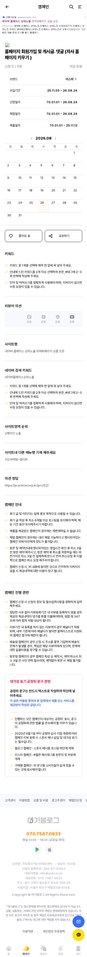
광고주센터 (58, 800)
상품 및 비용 (40, 800)
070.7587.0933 (43, 834)
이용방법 (24, 800)
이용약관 (27, 931)
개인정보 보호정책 (54, 931)
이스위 (69, 79)
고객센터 (10, 800)
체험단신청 (75, 800)
